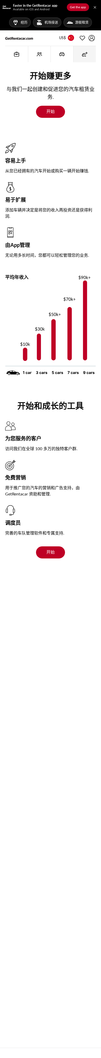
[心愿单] (82, 38)
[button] (62, 38)
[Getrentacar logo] (19, 38)
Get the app (78, 7)
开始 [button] (50, 111)
